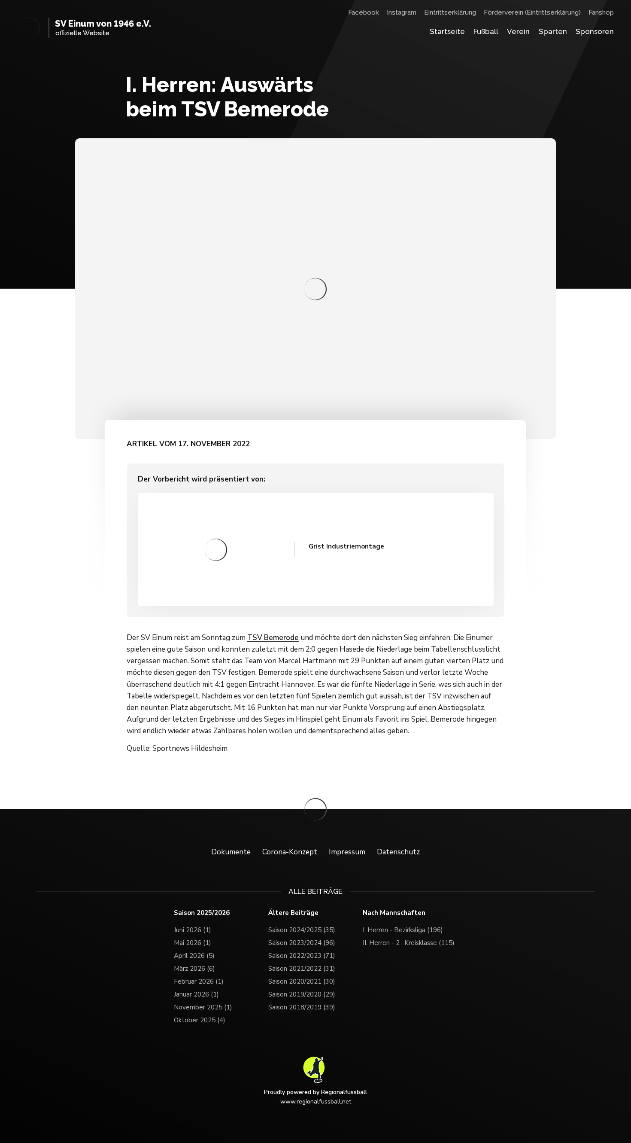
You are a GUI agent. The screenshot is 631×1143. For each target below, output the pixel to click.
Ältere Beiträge (293, 913)
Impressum (347, 852)
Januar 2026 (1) (196, 994)
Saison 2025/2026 (202, 913)
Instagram (401, 12)
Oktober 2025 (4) (199, 1020)
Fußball (485, 31)
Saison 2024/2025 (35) (301, 930)
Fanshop (601, 12)
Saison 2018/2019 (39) (301, 1007)
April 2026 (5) (194, 955)
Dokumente (231, 852)
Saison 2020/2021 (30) (301, 981)
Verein (518, 31)
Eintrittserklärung (450, 12)
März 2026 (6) (194, 968)
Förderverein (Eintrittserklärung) (532, 12)
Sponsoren (595, 31)
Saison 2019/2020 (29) (301, 994)
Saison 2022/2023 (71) (301, 955)
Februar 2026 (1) (199, 981)
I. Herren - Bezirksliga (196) (403, 930)
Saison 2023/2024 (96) (301, 943)
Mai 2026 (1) (192, 943)
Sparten (553, 31)
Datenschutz (398, 852)
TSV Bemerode (273, 638)
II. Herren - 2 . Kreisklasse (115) (409, 943)
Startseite (447, 31)
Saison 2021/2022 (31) (301, 968)
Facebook (363, 12)
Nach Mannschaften (394, 913)
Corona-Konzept (289, 852)
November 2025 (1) (203, 1007)
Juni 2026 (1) (192, 930)
